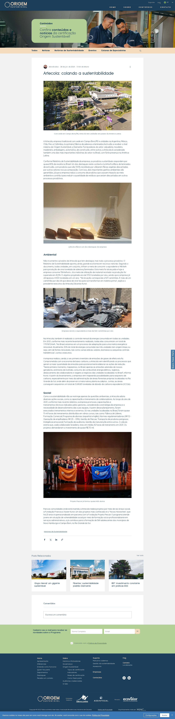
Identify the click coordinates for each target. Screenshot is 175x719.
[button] (140, 50)
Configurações (151, 715)
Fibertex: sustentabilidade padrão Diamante (86, 584)
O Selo (65, 684)
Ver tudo (140, 555)
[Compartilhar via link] (62, 540)
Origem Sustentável (70, 667)
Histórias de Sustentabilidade (69, 50)
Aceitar (164, 715)
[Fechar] (172, 715)
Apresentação (42, 661)
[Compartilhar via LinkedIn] (56, 540)
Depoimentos (42, 672)
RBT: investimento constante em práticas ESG (126, 584)
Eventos (92, 50)
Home (39, 658)
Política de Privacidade (100, 715)
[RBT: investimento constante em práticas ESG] (126, 569)
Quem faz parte (43, 670)
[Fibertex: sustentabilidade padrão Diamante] (87, 569)
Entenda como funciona (46, 667)
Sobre (65, 658)
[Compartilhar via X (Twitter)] (50, 540)
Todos (34, 50)
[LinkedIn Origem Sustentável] (129, 678)
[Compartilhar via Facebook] (44, 540)
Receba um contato (45, 678)
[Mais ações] (130, 66)
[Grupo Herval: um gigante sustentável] (49, 569)
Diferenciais (41, 664)
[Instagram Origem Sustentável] (124, 678)
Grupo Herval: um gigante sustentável (47, 584)
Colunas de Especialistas (113, 50)
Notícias (46, 50)
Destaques (41, 675)
